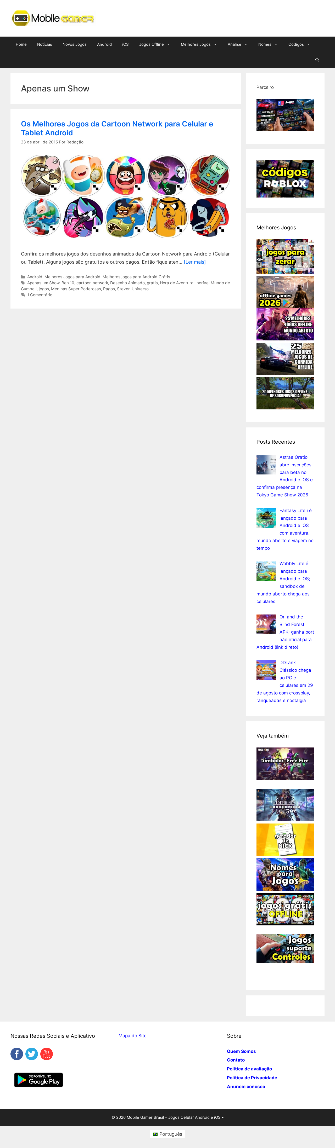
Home (21, 44)
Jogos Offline (151, 44)
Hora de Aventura (176, 282)
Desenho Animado (127, 282)
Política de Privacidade (252, 1077)
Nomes (264, 44)
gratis (152, 282)
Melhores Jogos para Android (72, 276)
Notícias (44, 44)
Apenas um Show (43, 282)
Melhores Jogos (196, 44)
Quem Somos (241, 1051)
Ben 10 (68, 282)
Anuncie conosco (246, 1086)
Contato (236, 1060)
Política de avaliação (249, 1068)
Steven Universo (133, 288)
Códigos (296, 44)
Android (104, 44)
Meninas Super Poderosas (76, 288)
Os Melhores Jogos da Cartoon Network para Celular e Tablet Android (117, 128)
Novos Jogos (75, 44)
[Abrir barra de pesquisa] (317, 60)
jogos (44, 288)
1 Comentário (39, 294)
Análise (234, 44)
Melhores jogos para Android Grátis (136, 276)
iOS (125, 44)
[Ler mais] (195, 262)
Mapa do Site (133, 1035)
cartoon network (92, 282)
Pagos (109, 288)
